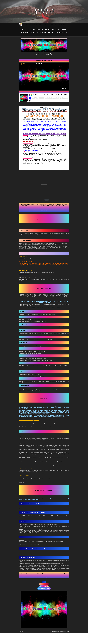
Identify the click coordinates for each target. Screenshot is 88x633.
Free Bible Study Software (43, 24)
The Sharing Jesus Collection (55, 26)
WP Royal (25, 631)
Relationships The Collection (41, 26)
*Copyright (47, 35)
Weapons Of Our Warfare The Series (59, 29)
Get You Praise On (41, 199)
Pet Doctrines (43, 32)
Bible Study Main (30, 26)
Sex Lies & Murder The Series (61, 32)
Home (23, 24)
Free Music (42, 35)
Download (46, 199)
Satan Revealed (51, 32)
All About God (54, 24)
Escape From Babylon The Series (28, 29)
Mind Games (35, 35)
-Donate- (54, 35)
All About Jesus (62, 24)
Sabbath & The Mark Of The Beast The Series (30, 32)
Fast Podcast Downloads (31, 24)
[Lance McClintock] (44, 11)
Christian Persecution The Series (43, 29)
